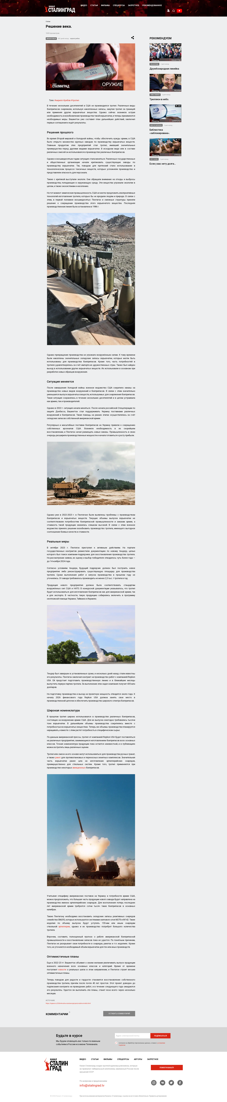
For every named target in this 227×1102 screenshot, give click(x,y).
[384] (165, 52)
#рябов (67, 100)
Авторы (138, 1059)
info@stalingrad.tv (92, 1085)
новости (62, 969)
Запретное (133, 5)
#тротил (75, 100)
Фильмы (105, 5)
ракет (58, 757)
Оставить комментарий (119, 1014)
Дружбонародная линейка (164, 68)
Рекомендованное (152, 5)
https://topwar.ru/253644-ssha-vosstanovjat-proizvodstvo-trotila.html (68, 1003)
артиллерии (64, 926)
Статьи (94, 5)
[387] (165, 82)
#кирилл (58, 100)
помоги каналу (167, 1068)
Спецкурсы (119, 5)
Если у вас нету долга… (163, 163)
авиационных (79, 767)
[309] (165, 113)
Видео (84, 5)
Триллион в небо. (159, 99)
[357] (165, 147)
